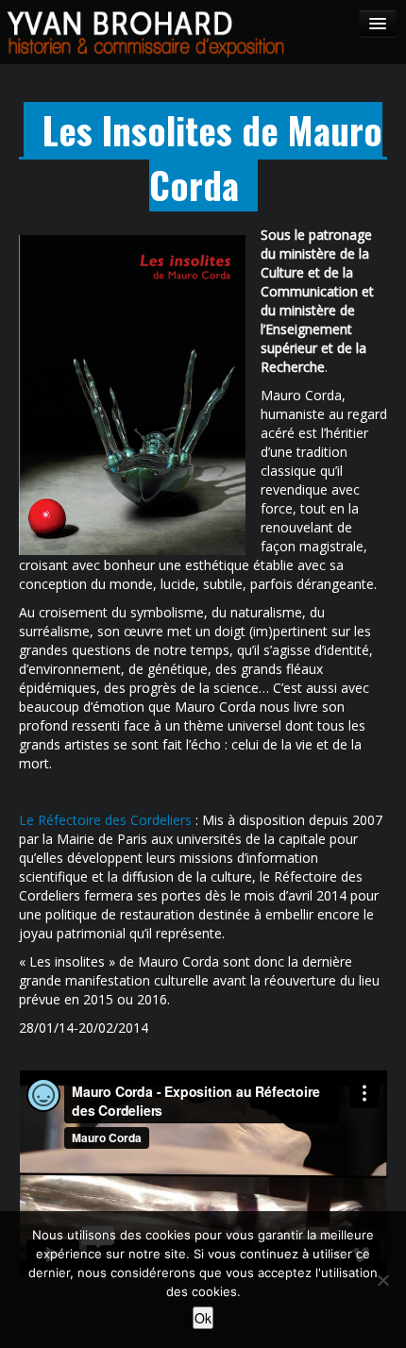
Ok (203, 1317)
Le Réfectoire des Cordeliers (105, 820)
